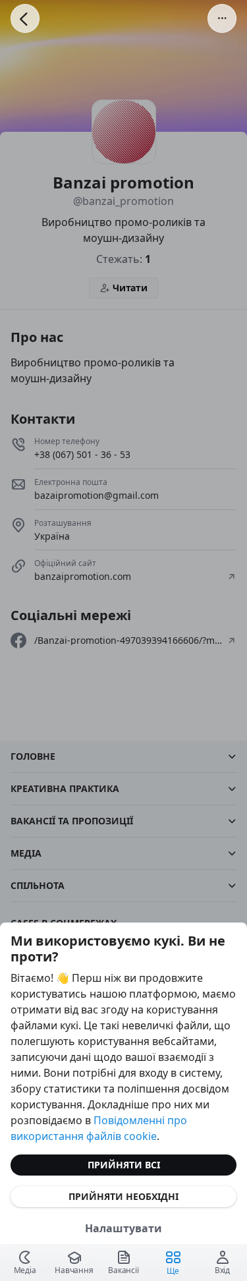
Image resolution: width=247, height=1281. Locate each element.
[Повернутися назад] (25, 18)
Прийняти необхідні (123, 1196)
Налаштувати (123, 1228)
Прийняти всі (124, 1164)
